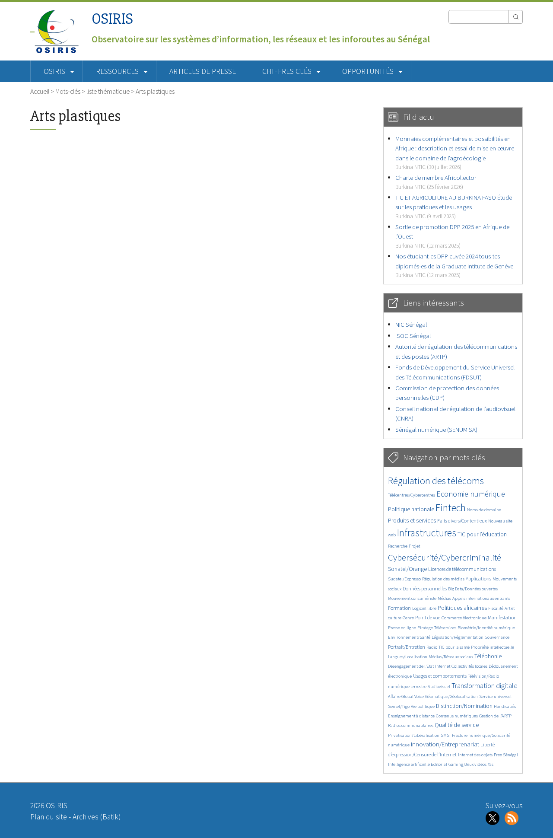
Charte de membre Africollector (436, 181)
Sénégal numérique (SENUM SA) (436, 429)
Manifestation (502, 617)
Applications (478, 578)
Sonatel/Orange (407, 569)
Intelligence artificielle (409, 764)
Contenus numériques (457, 716)
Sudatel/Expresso (404, 579)
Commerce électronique (464, 618)
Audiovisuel (439, 686)
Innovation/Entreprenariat (445, 744)
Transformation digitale (484, 685)
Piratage (425, 628)
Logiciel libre (424, 608)
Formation (399, 608)
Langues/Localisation (407, 657)
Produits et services (412, 520)
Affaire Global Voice (406, 696)
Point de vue (427, 617)
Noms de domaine (484, 510)
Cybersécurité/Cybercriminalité (444, 557)
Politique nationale (411, 509)
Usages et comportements (440, 675)
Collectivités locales (469, 666)
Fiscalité (495, 608)
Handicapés (505, 706)
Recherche (397, 546)
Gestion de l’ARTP (495, 716)
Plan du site (48, 817)
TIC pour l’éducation (482, 534)
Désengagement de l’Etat (411, 666)
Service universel (495, 696)
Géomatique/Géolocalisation (451, 696)
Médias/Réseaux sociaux (451, 657)
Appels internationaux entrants (481, 598)
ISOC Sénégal (413, 335)
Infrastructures (426, 532)
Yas (490, 764)
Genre (408, 618)
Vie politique (423, 706)
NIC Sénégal (411, 324)
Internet (442, 666)
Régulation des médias (443, 579)
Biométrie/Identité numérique (486, 628)
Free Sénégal (506, 755)
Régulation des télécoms (436, 481)
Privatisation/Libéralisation (413, 735)
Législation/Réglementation (457, 637)
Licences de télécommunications (462, 569)
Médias (444, 598)
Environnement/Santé (409, 637)
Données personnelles (425, 588)
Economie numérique (470, 494)
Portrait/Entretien (406, 647)
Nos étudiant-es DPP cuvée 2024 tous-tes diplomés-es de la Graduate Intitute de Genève (454, 265)
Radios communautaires (410, 725)
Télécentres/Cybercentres (411, 495)
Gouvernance (497, 637)
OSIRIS (112, 19)
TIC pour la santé (454, 647)
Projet (414, 546)
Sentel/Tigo (399, 706)
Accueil (39, 91)
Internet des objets (475, 755)
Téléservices (445, 628)
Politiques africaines (462, 608)
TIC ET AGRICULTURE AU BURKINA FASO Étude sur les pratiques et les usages (453, 206)
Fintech (450, 507)
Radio (431, 647)
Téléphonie (488, 656)
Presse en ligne (402, 628)
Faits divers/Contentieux (462, 520)
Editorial (439, 764)
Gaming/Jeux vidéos (467, 764)
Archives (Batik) (97, 817)
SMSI (446, 735)
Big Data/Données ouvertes (473, 589)
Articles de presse (202, 71)
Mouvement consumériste (412, 598)
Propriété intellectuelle (492, 647)
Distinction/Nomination (464, 706)
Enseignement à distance (411, 716)
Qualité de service (457, 725)
